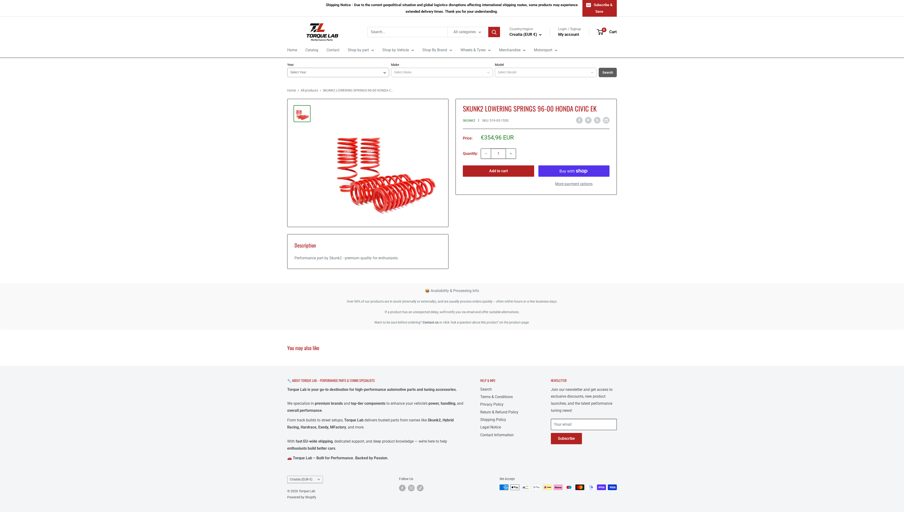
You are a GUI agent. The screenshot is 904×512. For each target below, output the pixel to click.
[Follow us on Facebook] (402, 487)
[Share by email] (606, 120)
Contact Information (497, 435)
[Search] (494, 32)
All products (309, 90)
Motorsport (543, 50)
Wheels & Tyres (473, 50)
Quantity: (470, 153)
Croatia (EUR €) (301, 479)
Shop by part (358, 50)
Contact (333, 50)
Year (290, 65)
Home (292, 50)
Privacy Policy (492, 404)
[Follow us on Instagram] (411, 487)
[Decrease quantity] (486, 154)
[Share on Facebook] (579, 120)
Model (499, 65)
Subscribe (566, 438)
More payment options (574, 184)
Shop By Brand (434, 50)
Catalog (311, 50)
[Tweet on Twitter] (597, 120)
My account (568, 34)
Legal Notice (490, 427)
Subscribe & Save (603, 8)
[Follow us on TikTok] (420, 487)
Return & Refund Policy (499, 412)
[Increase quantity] (511, 154)
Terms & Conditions (496, 397)
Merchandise (510, 50)
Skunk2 (469, 120)
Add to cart (498, 171)
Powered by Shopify (301, 497)
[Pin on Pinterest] (588, 120)
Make (395, 65)
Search (607, 72)
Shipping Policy (493, 419)
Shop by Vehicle (395, 50)
